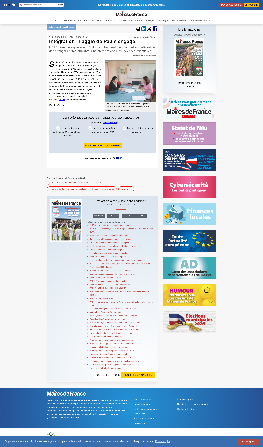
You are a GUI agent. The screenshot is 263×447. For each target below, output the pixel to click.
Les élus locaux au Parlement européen (107, 250)
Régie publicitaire (185, 409)
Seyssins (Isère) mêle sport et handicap (107, 319)
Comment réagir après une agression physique (110, 364)
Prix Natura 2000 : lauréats (101, 267)
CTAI (98, 182)
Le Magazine (200, 20)
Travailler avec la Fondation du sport (106, 337)
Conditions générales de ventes (192, 404)
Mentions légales (185, 399)
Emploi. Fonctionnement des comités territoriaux (111, 357)
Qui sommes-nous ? (143, 399)
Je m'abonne (251, 5)
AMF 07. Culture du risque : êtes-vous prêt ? (109, 288)
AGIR (62, 99)
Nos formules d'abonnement (102, 145)
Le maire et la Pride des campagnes (105, 368)
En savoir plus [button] (162, 441)
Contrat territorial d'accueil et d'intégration (69, 182)
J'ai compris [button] (248, 441)
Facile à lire (126, 189)
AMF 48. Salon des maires (101, 298)
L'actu (56, 20)
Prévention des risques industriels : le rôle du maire (112, 343)
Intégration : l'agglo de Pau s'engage (105, 312)
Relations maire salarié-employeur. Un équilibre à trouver (114, 361)
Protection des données (145, 409)
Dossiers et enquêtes (104, 20)
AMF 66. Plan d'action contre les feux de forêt (110, 284)
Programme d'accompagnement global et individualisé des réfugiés (81, 189)
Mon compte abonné (144, 418)
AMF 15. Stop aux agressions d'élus (106, 277)
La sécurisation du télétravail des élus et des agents (113, 333)
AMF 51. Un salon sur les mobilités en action (109, 225)
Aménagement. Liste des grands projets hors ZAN (112, 350)
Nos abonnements (142, 404)
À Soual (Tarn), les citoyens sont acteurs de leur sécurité (115, 323)
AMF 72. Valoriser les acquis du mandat (107, 281)
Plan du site (139, 413)
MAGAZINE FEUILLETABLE (134, 216)
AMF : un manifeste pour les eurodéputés (108, 256)
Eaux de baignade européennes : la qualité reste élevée (114, 274)
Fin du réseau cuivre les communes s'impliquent (111, 243)
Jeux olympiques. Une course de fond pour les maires (113, 316)
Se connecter (110, 122)
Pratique (150, 20)
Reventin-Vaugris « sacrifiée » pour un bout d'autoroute (114, 326)
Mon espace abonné (231, 5)
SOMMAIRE (99, 216)
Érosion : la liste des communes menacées (109, 347)
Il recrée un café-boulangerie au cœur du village (111, 239)
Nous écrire (139, 423)
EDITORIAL (113, 216)
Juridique (163, 20)
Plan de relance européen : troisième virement (110, 270)
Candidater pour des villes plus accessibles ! (109, 253)
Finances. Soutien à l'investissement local (108, 354)
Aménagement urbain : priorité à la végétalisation (111, 340)
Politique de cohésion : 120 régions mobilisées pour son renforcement (120, 263)
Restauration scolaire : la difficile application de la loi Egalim (116, 246)
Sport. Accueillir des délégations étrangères (109, 235)
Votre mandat (179, 20)
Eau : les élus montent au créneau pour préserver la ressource (117, 260)
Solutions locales (131, 20)
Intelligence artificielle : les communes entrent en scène (114, 330)
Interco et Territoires (76, 20)
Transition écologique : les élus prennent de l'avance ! (113, 309)
